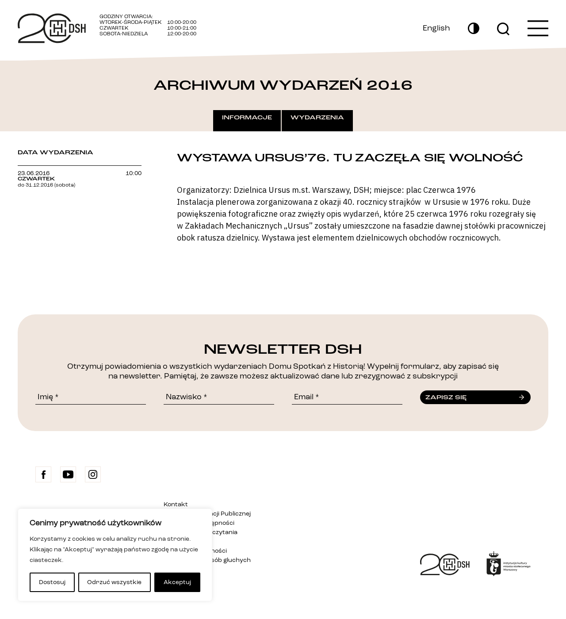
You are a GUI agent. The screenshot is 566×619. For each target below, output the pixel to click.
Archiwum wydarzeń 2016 (283, 85)
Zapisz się (446, 397)
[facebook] (43, 474)
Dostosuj (52, 582)
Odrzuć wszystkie (114, 582)
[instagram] (93, 474)
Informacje (247, 118)
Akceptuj (177, 582)
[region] (115, 554)
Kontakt (176, 504)
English (436, 28)
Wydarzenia (317, 118)
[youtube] (68, 474)
